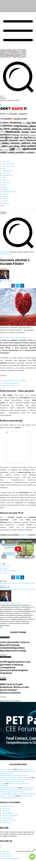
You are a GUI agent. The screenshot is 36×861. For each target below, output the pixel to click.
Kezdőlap (3, 252)
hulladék (4, 568)
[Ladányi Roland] (4, 278)
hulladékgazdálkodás (8, 570)
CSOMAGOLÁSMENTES (5, 656)
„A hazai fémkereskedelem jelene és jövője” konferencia (17, 589)
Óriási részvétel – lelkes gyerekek (14, 380)
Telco (2, 784)
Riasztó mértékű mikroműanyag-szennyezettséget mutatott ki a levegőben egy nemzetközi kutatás (17, 790)
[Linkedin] (0, 104)
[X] (1, 106)
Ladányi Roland (7, 281)
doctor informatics (6, 769)
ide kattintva (23, 535)
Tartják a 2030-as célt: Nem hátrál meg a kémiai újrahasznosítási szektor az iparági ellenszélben (18, 771)
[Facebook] (0, 102)
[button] (18, 250)
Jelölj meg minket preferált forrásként (13, 338)
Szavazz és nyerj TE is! (10, 385)
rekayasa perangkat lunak (8, 788)
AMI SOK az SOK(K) (5, 637)
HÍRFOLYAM (7, 254)
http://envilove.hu (15, 603)
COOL (8, 252)
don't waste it (6, 566)
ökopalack (5, 573)
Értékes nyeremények (10, 383)
